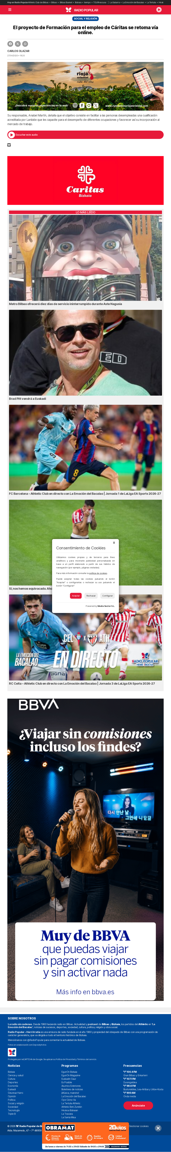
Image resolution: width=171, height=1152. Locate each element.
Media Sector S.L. (106, 606)
